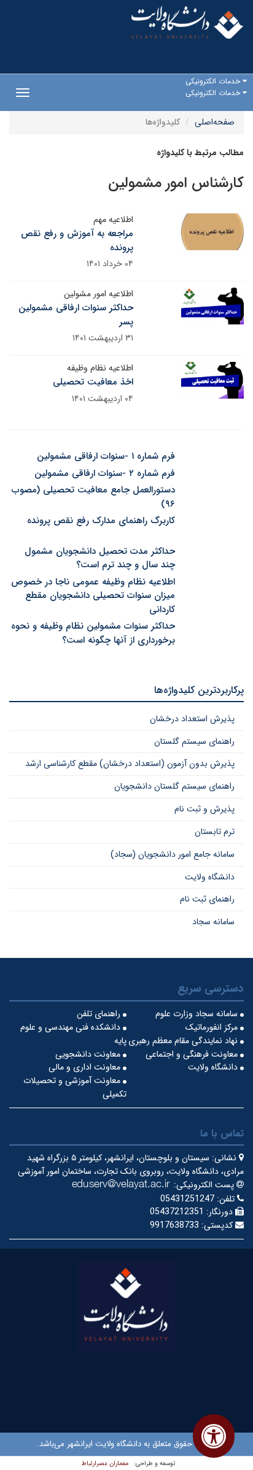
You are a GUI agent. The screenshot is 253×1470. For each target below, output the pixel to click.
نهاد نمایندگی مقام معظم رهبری (184, 1040)
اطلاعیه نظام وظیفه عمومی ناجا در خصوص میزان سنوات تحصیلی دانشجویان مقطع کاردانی (93, 596)
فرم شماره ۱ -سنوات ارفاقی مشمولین (106, 456)
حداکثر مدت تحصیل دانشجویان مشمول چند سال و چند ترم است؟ (100, 558)
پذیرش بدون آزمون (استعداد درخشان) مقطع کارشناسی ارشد (130, 763)
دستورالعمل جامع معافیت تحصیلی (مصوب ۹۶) (93, 497)
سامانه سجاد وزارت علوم (197, 1013)
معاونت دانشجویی (89, 1054)
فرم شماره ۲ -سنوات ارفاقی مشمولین (104, 473)
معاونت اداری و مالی (86, 1067)
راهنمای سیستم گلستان (194, 741)
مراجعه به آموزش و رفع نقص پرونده (77, 240)
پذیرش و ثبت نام (204, 809)
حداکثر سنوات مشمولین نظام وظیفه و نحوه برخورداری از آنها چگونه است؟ (93, 633)
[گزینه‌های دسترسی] (214, 1436)
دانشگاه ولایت (210, 877)
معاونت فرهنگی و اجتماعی (193, 1054)
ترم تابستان (215, 831)
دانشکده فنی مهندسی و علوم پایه (73, 1033)
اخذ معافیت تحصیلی (93, 382)
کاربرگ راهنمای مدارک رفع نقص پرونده (101, 520)
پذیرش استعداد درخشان (192, 718)
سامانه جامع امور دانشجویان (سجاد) (173, 854)
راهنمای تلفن (100, 1013)
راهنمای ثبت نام (207, 899)
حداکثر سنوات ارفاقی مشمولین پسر (75, 315)
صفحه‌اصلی (215, 122)
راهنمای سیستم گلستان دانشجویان (174, 786)
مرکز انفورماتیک (212, 1027)
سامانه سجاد (213, 921)
